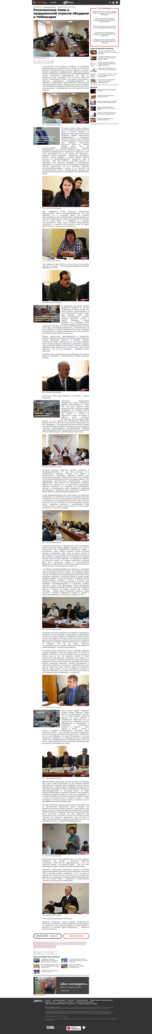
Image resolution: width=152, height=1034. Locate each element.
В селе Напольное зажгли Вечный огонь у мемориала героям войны (104, 27)
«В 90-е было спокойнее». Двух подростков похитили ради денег (107, 68)
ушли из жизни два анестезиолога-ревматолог (65, 327)
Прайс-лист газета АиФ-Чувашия (85, 1002)
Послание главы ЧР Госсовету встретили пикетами (49, 971)
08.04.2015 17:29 (37, 7)
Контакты (47, 1000)
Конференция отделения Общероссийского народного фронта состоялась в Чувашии (49, 960)
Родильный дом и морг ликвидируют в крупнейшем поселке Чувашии (76, 966)
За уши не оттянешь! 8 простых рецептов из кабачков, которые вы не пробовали (108, 52)
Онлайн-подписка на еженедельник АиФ (101, 1000)
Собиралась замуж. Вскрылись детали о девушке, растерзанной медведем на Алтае (107, 64)
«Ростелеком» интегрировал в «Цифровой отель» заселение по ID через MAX (104, 34)
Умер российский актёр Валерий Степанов (106, 90)
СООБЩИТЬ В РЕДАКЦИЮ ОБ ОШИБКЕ (87, 1003)
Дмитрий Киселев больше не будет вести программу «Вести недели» (107, 102)
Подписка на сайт (50, 1002)
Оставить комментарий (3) (76, 936)
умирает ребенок (69, 506)
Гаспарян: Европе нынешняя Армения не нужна (105, 96)
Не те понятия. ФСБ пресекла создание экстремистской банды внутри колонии (104, 20)
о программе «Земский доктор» (77, 338)
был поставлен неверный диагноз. (55, 557)
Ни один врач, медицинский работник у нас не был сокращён (65, 348)
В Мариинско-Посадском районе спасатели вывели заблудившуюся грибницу (104, 41)
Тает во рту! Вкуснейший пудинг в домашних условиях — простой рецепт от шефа (107, 58)
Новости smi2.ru (39, 995)
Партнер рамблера (60, 1027)
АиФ (48, 58)
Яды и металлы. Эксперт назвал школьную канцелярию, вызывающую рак (106, 81)
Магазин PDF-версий (82, 1000)
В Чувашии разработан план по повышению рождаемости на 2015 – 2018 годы (78, 960)
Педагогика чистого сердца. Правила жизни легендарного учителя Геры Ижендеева (104, 13)
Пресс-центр (71, 1000)
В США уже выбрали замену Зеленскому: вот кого (105, 119)
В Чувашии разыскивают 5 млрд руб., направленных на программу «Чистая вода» (50, 966)
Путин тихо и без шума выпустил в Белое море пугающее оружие (106, 113)
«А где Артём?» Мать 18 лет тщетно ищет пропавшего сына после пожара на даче (107, 75)
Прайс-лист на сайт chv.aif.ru (65, 1002)
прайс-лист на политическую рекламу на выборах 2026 (60, 1003)
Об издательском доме (59, 1000)
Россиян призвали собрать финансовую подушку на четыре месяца (106, 108)
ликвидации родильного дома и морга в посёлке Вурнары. (75, 131)
